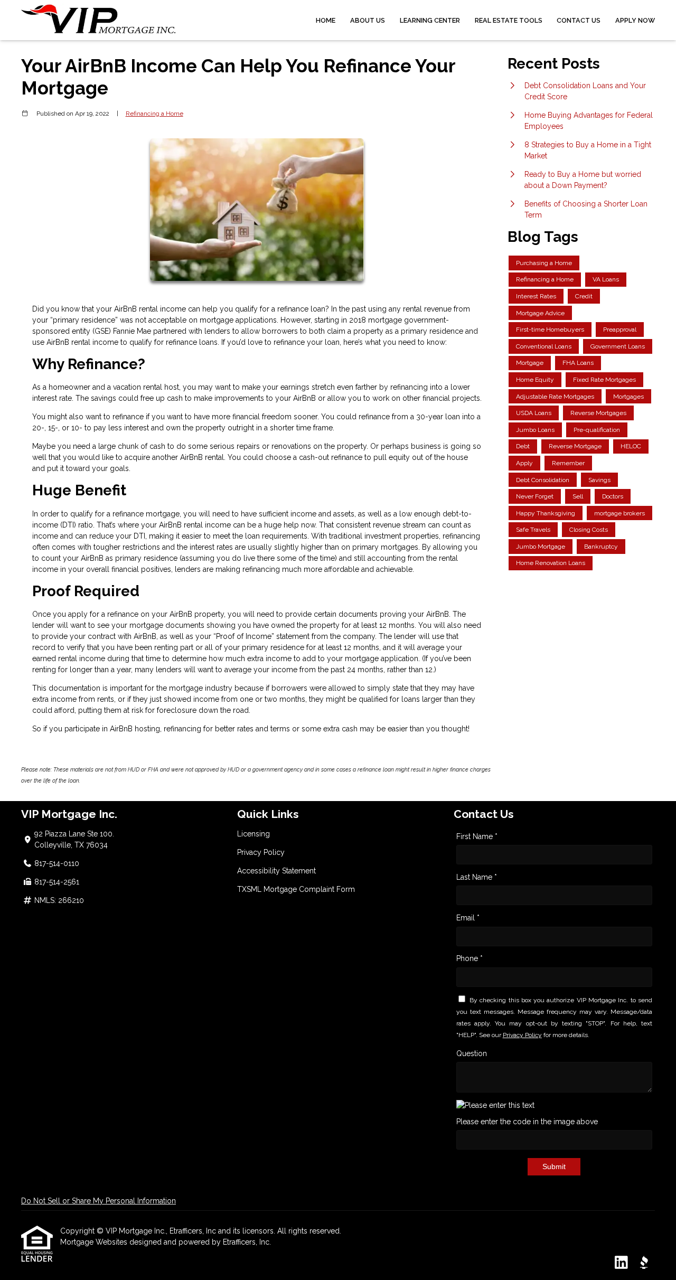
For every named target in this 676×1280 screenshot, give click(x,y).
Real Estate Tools (508, 20)
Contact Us (578, 20)
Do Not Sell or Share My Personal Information (98, 1201)
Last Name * (476, 877)
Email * (468, 918)
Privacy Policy (261, 852)
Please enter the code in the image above (527, 1121)
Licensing (253, 834)
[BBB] (643, 1263)
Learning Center (430, 20)
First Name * (476, 836)
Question (471, 1053)
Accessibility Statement (276, 871)
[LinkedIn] (621, 1263)
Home (325, 20)
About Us (367, 20)
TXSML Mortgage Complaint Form (296, 889)
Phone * (469, 958)
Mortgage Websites (94, 1242)
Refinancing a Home (154, 113)
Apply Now (635, 20)
